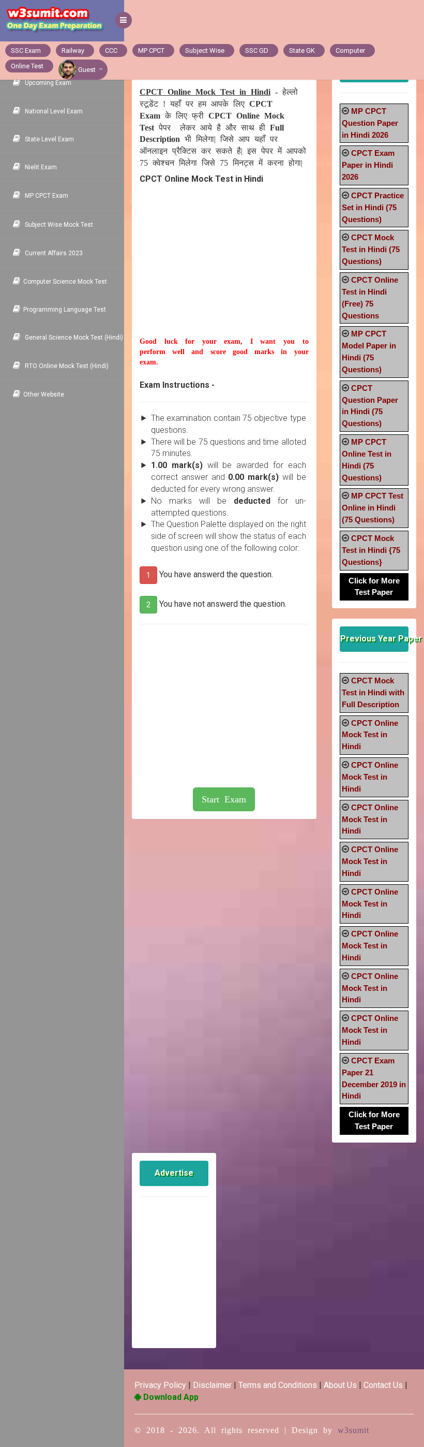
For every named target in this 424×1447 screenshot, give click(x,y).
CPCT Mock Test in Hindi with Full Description (373, 692)
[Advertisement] (224, 272)
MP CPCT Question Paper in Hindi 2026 (370, 123)
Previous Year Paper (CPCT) (374, 639)
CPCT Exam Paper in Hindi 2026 (368, 165)
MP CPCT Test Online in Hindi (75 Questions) (372, 507)
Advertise (174, 1173)
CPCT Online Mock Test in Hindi (370, 735)
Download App (170, 1397)
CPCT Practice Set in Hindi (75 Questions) (373, 207)
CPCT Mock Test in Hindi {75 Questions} (371, 550)
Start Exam (224, 799)
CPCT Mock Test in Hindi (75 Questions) (371, 249)
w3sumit (353, 1430)
